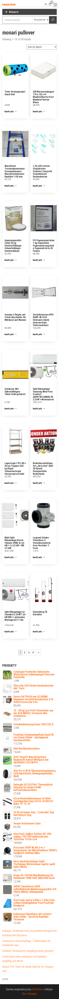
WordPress (38, 989)
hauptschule (9, 4)
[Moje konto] (46, 4)
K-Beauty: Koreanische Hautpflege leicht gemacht (27, 950)
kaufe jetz (9, 111)
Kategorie (13, 12)
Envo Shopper (29, 993)
